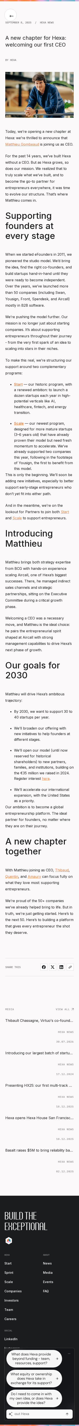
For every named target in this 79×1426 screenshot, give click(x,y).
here (46, 778)
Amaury (34, 876)
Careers (10, 1319)
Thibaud (62, 870)
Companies (13, 1291)
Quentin (11, 876)
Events (48, 1282)
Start (65, 512)
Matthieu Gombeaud (22, 144)
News (47, 1263)
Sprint (8, 1272)
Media (48, 1272)
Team (8, 1310)
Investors (11, 1300)
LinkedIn (11, 1339)
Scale (17, 518)
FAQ (46, 1291)
